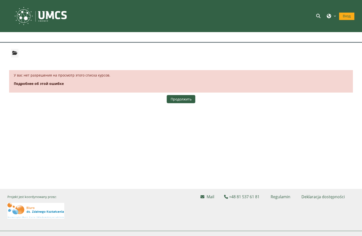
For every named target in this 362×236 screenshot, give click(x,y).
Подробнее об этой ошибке (39, 83)
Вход (347, 16)
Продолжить (181, 99)
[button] (319, 16)
